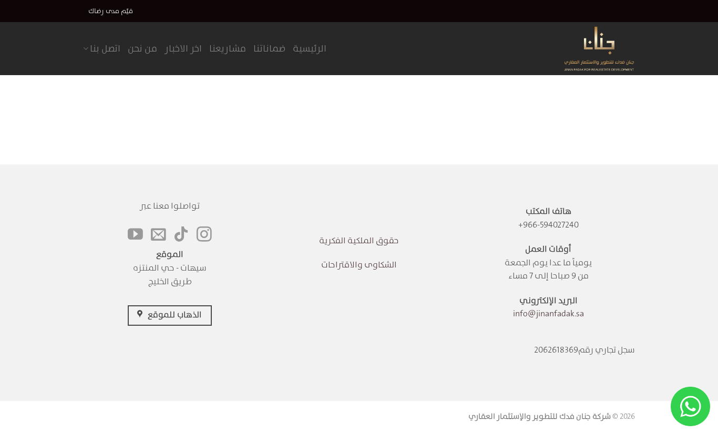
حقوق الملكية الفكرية (359, 240)
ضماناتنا (269, 49)
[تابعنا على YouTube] (135, 235)
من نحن (142, 49)
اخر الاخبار (183, 49)
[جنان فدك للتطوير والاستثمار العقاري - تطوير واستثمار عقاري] (583, 48)
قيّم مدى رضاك (110, 10)
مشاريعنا (227, 49)
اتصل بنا (105, 49)
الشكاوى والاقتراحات (359, 264)
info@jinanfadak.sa (548, 313)
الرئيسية (309, 49)
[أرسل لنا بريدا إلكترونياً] (158, 235)
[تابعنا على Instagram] (204, 235)
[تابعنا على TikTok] (181, 235)
